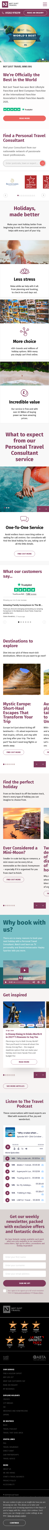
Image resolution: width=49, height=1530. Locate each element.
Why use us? (8, 1377)
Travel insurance (10, 1447)
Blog (5, 1425)
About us (7, 1469)
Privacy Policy (9, 1481)
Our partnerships (11, 1455)
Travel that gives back (13, 1433)
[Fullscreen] (43, 982)
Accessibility (9, 1485)
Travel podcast (10, 1429)
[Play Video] (5, 982)
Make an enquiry (10, 1385)
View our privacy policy (16, 1516)
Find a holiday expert (12, 1373)
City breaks (8, 1403)
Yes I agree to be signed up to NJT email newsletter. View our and (26, 1292)
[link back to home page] (24, 1309)
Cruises (6, 1399)
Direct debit (8, 1451)
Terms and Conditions (22, 1293)
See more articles (15, 1086)
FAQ (4, 1443)
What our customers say (14, 1381)
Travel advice (9, 1459)
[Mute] (33, 982)
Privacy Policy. (38, 1293)
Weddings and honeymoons (15, 1411)
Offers (6, 1415)
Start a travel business (13, 1477)
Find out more (25, 554)
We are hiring (9, 1473)
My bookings (9, 1389)
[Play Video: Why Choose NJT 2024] (24, 970)
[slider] (22, 982)
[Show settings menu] (38, 982)
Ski (4, 1407)
